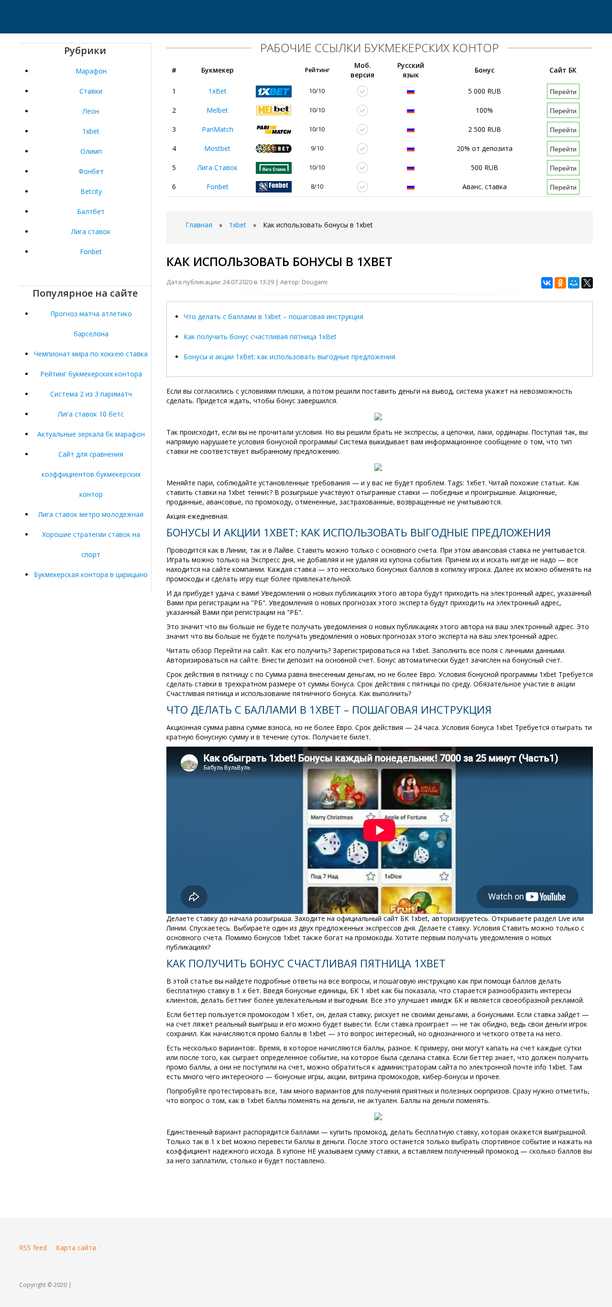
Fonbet (91, 251)
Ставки (90, 91)
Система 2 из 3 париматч (91, 393)
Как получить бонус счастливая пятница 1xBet (260, 336)
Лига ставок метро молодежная (90, 514)
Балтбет (91, 211)
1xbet (90, 131)
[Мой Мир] (573, 283)
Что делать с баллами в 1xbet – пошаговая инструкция (273, 316)
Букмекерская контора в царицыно (91, 574)
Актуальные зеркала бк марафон (91, 434)
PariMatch (217, 129)
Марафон (91, 70)
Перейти (563, 91)
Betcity (91, 191)
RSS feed (33, 1247)
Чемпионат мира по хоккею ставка (91, 353)
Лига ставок (90, 231)
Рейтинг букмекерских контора (91, 373)
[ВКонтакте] (547, 283)
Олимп (91, 151)
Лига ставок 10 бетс (91, 413)
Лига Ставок (217, 167)
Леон (91, 111)
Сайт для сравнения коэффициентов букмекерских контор (91, 474)
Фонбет (91, 171)
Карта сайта (76, 1247)
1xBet (217, 91)
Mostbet (217, 148)
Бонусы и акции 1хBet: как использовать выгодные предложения (289, 356)
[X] (587, 283)
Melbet (217, 110)
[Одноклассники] (560, 283)
